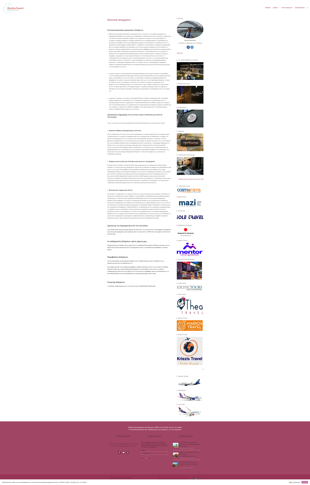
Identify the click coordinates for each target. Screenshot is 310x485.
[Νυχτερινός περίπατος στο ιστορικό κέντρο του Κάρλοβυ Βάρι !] (175, 464)
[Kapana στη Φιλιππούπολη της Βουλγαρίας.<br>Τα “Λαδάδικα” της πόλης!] (175, 455)
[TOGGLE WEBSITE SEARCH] (308, 8)
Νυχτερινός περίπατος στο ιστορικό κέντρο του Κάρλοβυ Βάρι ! (188, 464)
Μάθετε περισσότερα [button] (294, 482)
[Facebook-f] (119, 452)
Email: (143, 450)
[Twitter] (196, 479)
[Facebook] (188, 47)
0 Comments (191, 448)
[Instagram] (192, 47)
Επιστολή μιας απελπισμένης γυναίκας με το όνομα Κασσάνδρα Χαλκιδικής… (189, 444)
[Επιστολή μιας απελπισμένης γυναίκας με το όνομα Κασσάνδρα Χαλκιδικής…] (175, 445)
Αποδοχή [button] (304, 482)
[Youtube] (123, 452)
